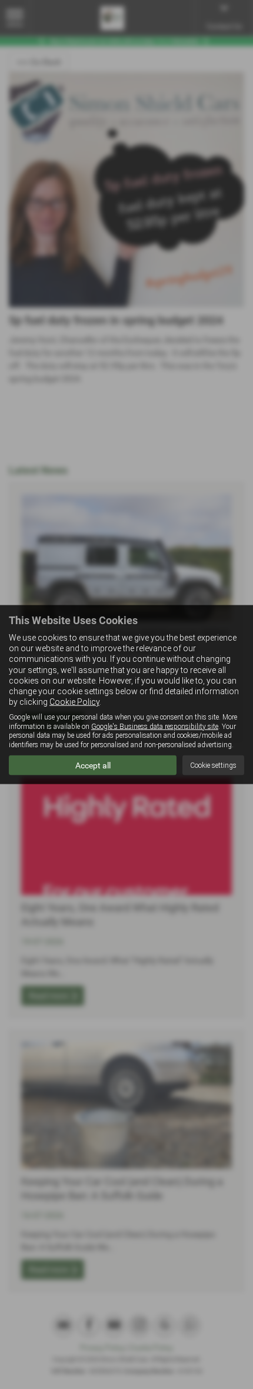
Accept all (93, 765)
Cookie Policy (74, 702)
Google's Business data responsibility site (154, 726)
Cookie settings (213, 765)
